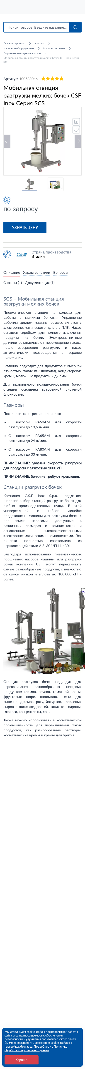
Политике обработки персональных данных (36, 1048)
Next (78, 141)
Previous (7, 141)
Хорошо (21, 1060)
